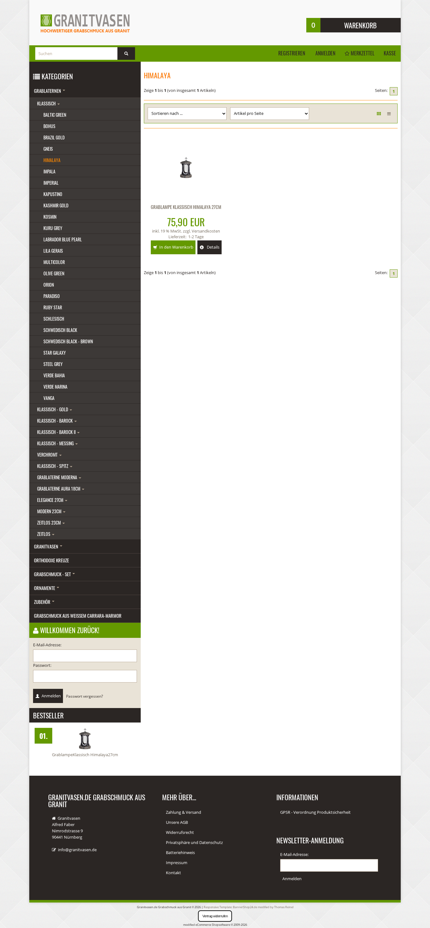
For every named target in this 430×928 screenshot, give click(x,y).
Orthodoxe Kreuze (51, 560)
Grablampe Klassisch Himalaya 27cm (186, 206)
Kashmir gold (55, 205)
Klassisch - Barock (55, 420)
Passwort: (42, 665)
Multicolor (54, 262)
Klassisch (47, 103)
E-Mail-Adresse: (47, 645)
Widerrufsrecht (180, 832)
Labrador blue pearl (62, 239)
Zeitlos (44, 534)
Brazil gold (54, 137)
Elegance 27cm (50, 500)
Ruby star (52, 307)
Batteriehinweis (180, 852)
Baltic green (54, 114)
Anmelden (325, 53)
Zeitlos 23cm (49, 522)
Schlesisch (53, 318)
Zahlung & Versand (183, 812)
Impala (49, 171)
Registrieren (291, 53)
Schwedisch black (60, 330)
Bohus (49, 126)
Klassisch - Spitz (53, 466)
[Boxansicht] (379, 113)
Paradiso (51, 296)
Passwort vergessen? (84, 696)
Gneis (48, 148)
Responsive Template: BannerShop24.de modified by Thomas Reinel (248, 907)
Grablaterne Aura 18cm (59, 488)
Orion (48, 284)
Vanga (48, 398)
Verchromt (48, 454)
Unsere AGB (177, 822)
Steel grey (53, 364)
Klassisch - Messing (56, 443)
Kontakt (173, 872)
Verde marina (55, 386)
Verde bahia (54, 375)
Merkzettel (361, 53)
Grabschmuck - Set (53, 574)
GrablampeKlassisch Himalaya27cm (85, 754)
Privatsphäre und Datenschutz (194, 842)
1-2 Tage (196, 236)
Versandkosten (206, 231)
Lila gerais (53, 250)
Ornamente (45, 587)
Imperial (51, 182)
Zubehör (42, 601)
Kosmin (49, 216)
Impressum (176, 862)
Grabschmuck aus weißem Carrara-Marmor (78, 615)
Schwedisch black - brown (68, 341)
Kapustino (52, 194)
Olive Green (53, 273)
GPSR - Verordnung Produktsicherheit (315, 812)
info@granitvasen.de (77, 849)
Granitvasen (46, 546)
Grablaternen (48, 90)
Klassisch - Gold (53, 409)
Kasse (390, 53)
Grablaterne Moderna (57, 477)
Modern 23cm (49, 511)
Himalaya (51, 160)
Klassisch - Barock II (56, 432)
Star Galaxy (54, 352)
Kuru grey (52, 228)
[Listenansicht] (389, 113)
